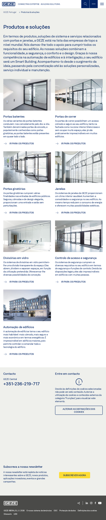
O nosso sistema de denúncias (39, 510)
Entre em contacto (67, 373)
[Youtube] (99, 503)
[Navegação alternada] (102, 4)
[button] (79, 503)
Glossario (8, 514)
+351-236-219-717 (21, 383)
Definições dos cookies (87, 510)
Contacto (9, 373)
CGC (55, 510)
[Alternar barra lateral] (93, 4)
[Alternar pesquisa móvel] (85, 4)
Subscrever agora (74, 475)
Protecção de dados (67, 510)
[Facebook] (95, 503)
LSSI (15, 514)
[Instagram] (91, 503)
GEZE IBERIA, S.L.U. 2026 (14, 510)
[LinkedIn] (87, 503)
